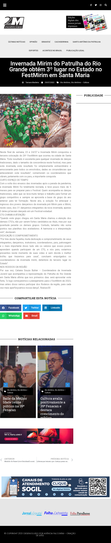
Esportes (33, 50)
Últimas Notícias (16, 42)
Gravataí (45, 42)
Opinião (33, 42)
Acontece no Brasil (52, 50)
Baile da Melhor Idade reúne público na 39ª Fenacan (15, 404)
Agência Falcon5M (54, 533)
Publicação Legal (75, 50)
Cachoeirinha (61, 42)
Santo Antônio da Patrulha (87, 42)
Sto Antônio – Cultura (80, 82)
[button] (105, 5)
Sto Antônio (65, 82)
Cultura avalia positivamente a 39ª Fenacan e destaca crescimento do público (52, 408)
